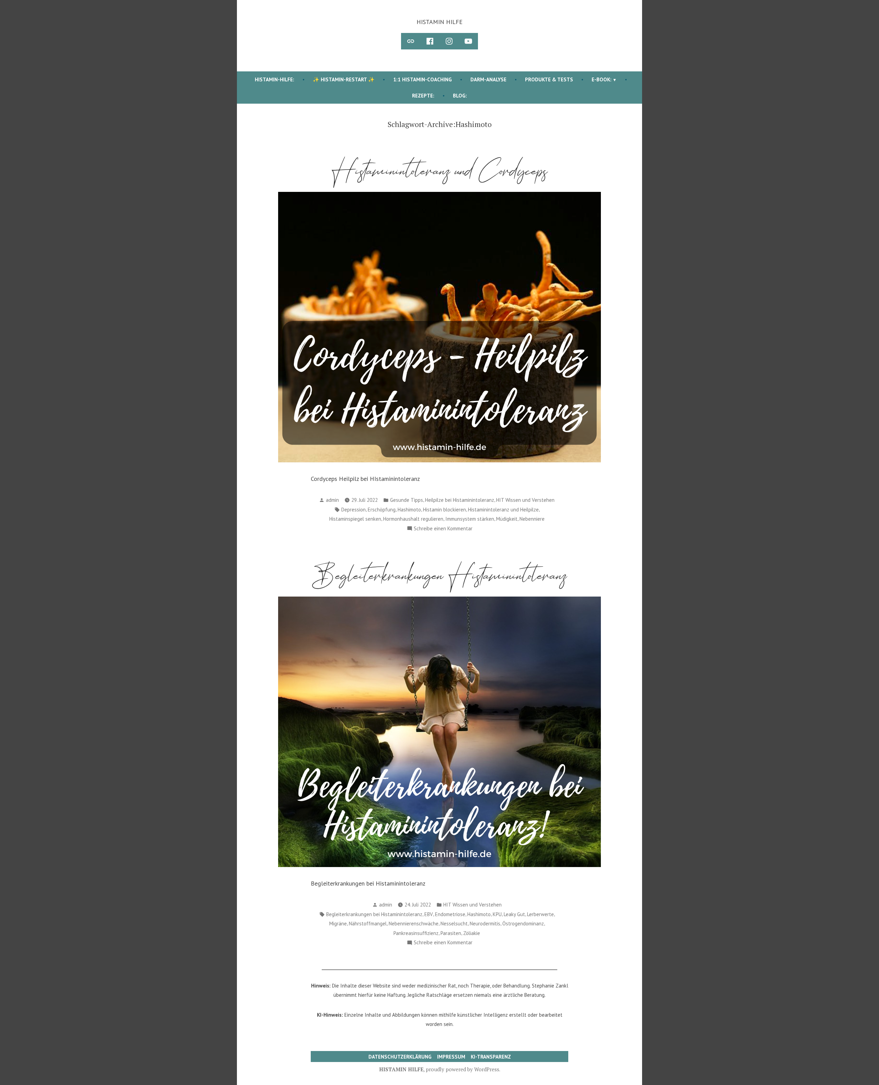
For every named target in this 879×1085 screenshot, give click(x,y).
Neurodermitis (485, 923)
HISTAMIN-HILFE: (274, 79)
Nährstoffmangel (368, 923)
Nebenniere (532, 519)
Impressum (451, 1056)
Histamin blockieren (444, 509)
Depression (353, 509)
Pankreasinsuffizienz (415, 933)
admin (332, 500)
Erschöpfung (382, 509)
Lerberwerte (540, 914)
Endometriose (450, 914)
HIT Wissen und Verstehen (525, 500)
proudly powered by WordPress (462, 1069)
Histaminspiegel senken (355, 519)
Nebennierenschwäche (413, 923)
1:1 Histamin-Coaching (422, 79)
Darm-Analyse (488, 79)
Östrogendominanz (523, 923)
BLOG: (460, 95)
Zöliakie (471, 933)
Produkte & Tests (549, 79)
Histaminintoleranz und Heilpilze (503, 509)
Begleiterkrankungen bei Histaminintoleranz (374, 914)
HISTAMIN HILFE (439, 22)
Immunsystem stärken (469, 519)
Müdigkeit (506, 519)
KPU (497, 914)
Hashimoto (409, 509)
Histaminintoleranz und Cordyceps (440, 171)
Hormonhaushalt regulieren (413, 519)
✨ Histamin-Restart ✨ (344, 79)
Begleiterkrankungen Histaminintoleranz (439, 575)
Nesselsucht (454, 923)
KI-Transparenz (491, 1056)
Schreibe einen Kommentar (443, 529)
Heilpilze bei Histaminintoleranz (459, 500)
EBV (428, 914)
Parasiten (451, 933)
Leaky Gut (514, 914)
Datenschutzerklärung (400, 1056)
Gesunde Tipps (406, 500)
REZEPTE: (423, 95)
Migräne (338, 923)
